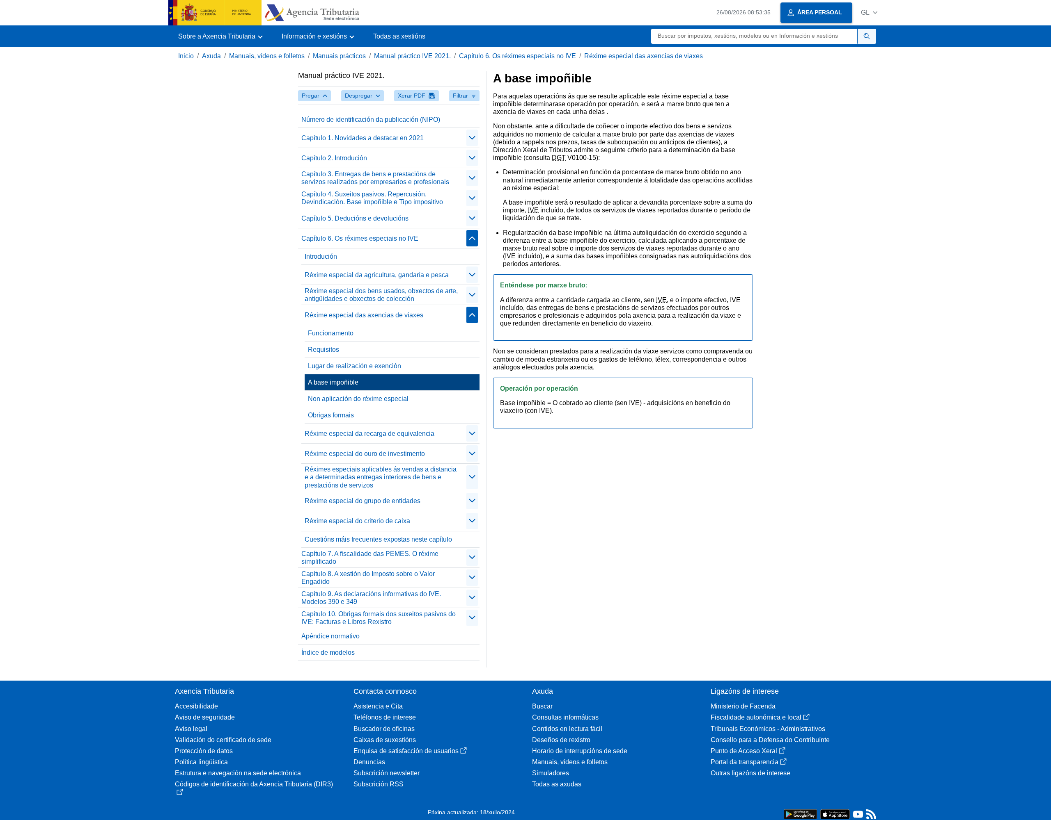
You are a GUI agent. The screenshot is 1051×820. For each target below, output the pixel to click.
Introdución (321, 256)
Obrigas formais (331, 415)
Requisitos (323, 349)
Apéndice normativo (330, 636)
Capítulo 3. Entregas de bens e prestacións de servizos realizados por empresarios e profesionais (375, 178)
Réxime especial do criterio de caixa (357, 520)
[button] (869, 12)
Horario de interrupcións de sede (579, 750)
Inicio (186, 55)
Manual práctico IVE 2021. (412, 55)
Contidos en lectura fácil (567, 728)
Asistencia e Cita (378, 706)
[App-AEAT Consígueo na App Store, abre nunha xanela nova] (835, 813)
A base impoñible (333, 382)
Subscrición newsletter (386, 773)
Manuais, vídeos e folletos (267, 55)
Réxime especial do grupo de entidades (362, 500)
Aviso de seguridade (205, 717)
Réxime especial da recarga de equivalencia (369, 433)
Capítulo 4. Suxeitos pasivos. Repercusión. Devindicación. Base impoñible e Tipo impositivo (372, 198)
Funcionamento (330, 333)
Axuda (211, 55)
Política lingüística (201, 761)
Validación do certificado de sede (223, 739)
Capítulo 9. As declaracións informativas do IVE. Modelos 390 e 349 (371, 597)
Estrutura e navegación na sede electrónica (238, 773)
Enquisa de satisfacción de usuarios (406, 750)
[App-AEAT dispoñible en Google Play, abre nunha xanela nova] (800, 813)
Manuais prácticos (339, 55)
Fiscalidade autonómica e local (756, 717)
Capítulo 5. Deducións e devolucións (354, 218)
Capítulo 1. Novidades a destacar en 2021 (362, 137)
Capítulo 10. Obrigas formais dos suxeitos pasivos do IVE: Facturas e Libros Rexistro (378, 617)
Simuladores (550, 773)
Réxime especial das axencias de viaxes (643, 55)
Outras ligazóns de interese (750, 773)
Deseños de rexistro (561, 739)
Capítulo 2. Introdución (334, 158)
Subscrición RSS (378, 784)
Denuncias (369, 761)
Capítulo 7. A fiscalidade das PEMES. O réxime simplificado (369, 557)
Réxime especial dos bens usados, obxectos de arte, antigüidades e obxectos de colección (381, 294)
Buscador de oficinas (384, 728)
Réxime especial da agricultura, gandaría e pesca (377, 274)
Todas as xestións (399, 36)
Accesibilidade (196, 706)
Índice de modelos (328, 652)
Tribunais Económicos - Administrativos (768, 728)
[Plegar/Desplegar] (472, 138)
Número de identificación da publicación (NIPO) (370, 119)
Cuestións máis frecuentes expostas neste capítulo (378, 539)
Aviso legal (191, 728)
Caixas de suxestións (384, 739)
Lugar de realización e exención (354, 365)
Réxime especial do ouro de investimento (365, 453)
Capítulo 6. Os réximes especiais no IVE (517, 55)
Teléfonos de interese (384, 717)
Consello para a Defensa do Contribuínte (770, 739)
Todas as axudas (556, 784)
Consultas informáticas (565, 717)
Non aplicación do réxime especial (358, 398)
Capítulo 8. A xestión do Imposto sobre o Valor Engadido (368, 577)
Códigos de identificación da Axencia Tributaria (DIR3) (254, 784)
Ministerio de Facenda (743, 706)
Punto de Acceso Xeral (744, 750)
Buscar (542, 706)
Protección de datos (204, 750)
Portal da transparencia (744, 761)
